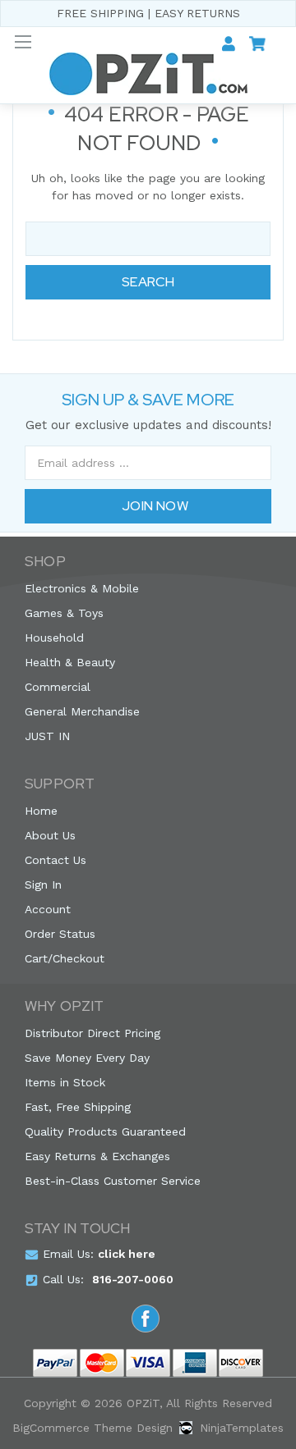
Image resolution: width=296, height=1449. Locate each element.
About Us (50, 835)
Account (48, 909)
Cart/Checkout (64, 958)
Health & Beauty (70, 662)
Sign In (43, 884)
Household (54, 637)
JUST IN (47, 736)
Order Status (60, 933)
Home (41, 810)
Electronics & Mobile (82, 588)
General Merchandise (82, 711)
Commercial (57, 686)
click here (126, 1253)
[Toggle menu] (22, 41)
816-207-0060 (132, 1279)
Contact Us (55, 859)
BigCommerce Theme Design (92, 1427)
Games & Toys (64, 612)
